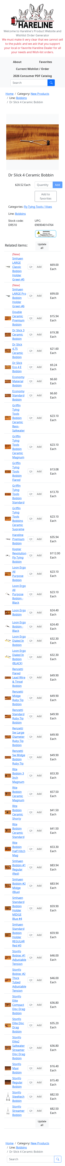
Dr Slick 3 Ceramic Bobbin (18, 334)
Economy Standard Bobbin (18, 395)
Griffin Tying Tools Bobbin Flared (17, 471)
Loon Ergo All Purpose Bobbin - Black (19, 594)
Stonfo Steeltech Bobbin (18, 1096)
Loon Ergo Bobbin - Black (19, 626)
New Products (40, 94)
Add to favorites (45, 196)
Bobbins (21, 98)
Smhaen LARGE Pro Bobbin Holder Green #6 (19, 297)
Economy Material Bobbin (18, 381)
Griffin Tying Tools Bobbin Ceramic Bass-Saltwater (18, 417)
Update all (42, 246)
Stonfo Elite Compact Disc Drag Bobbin (18, 1004)
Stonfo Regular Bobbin (17, 1082)
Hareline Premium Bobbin (18, 539)
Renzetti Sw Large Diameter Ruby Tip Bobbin (18, 736)
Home (10, 94)
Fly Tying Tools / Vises (38, 207)
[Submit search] (51, 82)
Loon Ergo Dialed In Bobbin (19, 641)
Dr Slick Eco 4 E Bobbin (17, 367)
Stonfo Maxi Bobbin (17, 1068)
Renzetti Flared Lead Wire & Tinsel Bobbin (18, 677)
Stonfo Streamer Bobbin (18, 1111)
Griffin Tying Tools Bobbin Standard (18, 494)
